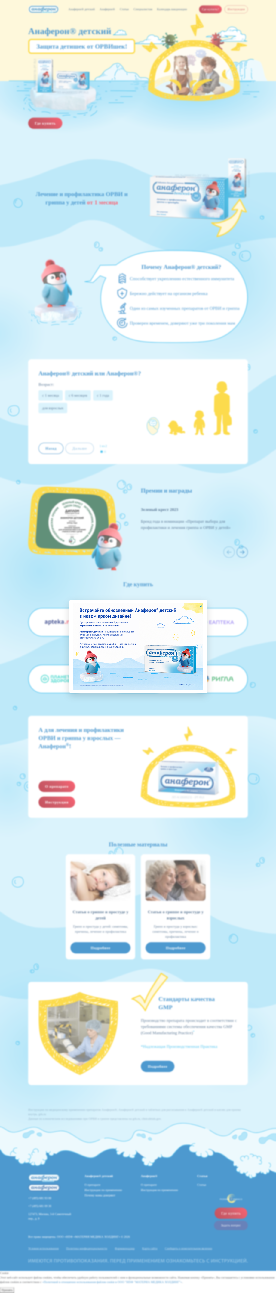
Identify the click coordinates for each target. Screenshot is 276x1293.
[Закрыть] (201, 605)
